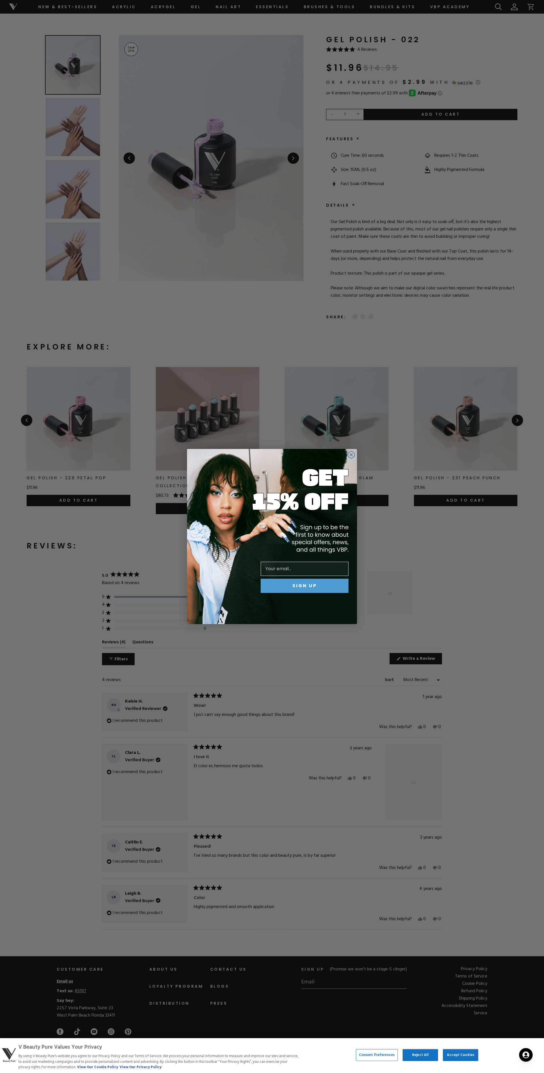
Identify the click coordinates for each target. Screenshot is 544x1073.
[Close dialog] (351, 454)
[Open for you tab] (526, 1055)
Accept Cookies (460, 1055)
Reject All (420, 1055)
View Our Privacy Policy (141, 1067)
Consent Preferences (377, 1055)
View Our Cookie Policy (97, 1067)
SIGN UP (304, 585)
